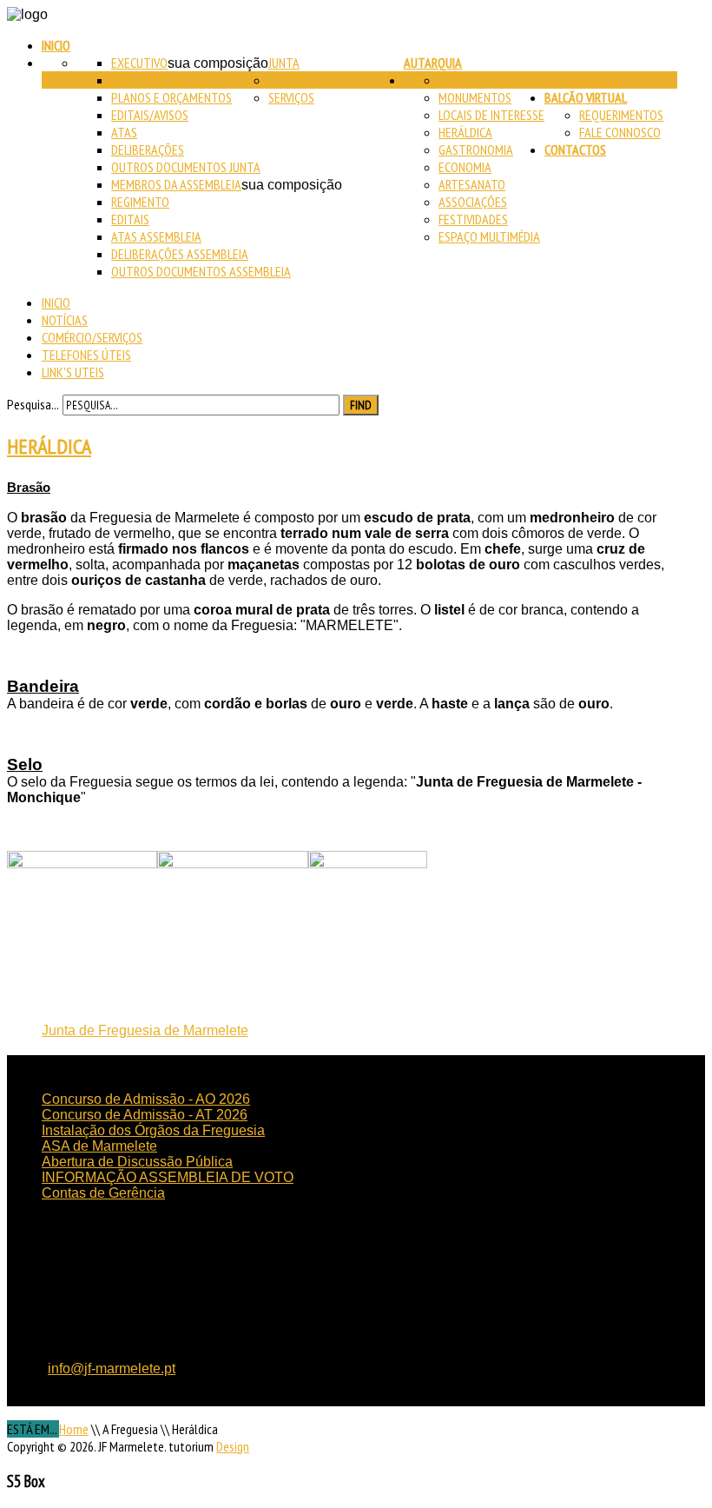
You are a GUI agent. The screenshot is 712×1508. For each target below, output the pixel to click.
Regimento (140, 201)
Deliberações (147, 149)
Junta (284, 62)
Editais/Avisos (149, 114)
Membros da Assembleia (176, 184)
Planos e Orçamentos (171, 97)
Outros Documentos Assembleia (201, 271)
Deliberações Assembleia (179, 253)
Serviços (291, 97)
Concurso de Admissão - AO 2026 (146, 1099)
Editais (130, 219)
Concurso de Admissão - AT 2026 (144, 1114)
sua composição (218, 63)
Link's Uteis (73, 372)
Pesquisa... (33, 404)
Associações (472, 201)
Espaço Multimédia (489, 236)
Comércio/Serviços (92, 337)
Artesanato (471, 184)
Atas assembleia (156, 236)
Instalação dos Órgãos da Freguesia (153, 1130)
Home (74, 1429)
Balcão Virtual (585, 97)
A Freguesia (575, 80)
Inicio (56, 45)
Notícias (65, 320)
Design (232, 1446)
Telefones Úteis (86, 354)
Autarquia (433, 62)
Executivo (139, 62)
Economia (464, 167)
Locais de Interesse (491, 114)
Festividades (473, 219)
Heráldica (465, 132)
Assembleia (299, 80)
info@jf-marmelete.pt (111, 1368)
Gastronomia (475, 149)
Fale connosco (620, 132)
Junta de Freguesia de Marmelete (145, 1030)
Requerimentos (621, 114)
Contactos (575, 149)
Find (361, 405)
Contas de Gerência (164, 80)
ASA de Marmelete (99, 1146)
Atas (124, 132)
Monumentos (474, 97)
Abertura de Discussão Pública (137, 1161)
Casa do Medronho (489, 80)
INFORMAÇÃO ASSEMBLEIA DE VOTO (167, 1177)
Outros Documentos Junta (185, 167)
